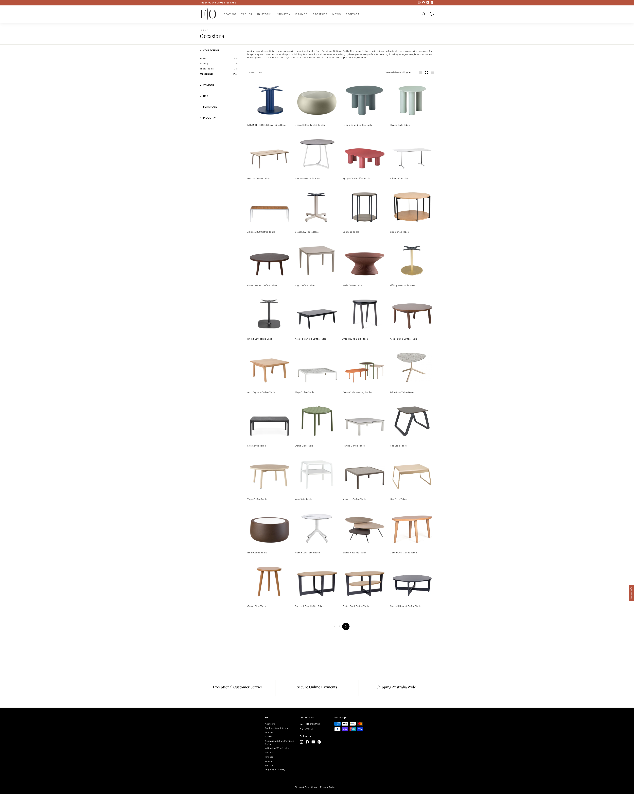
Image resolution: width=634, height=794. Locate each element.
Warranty (270, 761)
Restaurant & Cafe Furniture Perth (279, 742)
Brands (301, 14)
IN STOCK (264, 14)
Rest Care (270, 752)
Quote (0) (631, 593)
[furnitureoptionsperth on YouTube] (313, 742)
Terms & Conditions (306, 787)
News (336, 14)
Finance (269, 757)
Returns (269, 765)
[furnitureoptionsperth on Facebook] (307, 742)
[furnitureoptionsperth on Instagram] (301, 742)
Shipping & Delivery (275, 769)
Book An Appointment (277, 728)
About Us (270, 724)
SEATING (230, 14)
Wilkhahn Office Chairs (277, 748)
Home (203, 30)
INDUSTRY (283, 14)
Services (269, 732)
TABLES (246, 14)
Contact (352, 14)
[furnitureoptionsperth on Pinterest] (319, 742)
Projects (320, 14)
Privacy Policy (328, 787)
